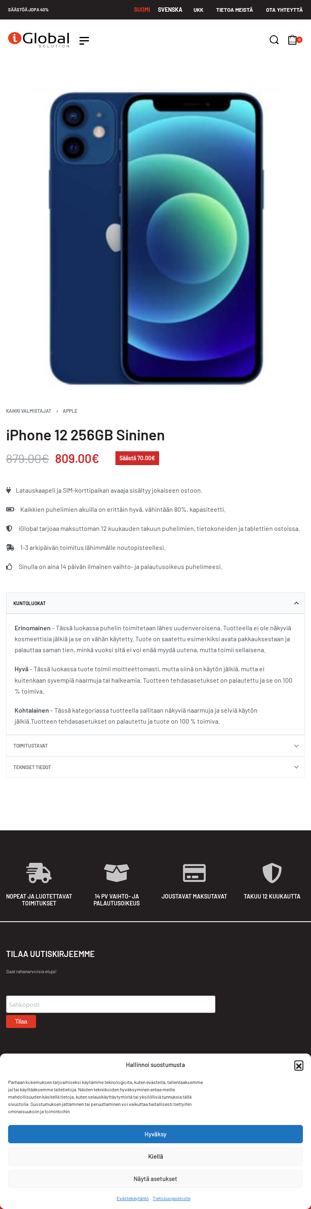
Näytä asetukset (155, 1178)
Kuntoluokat (29, 603)
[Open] (84, 41)
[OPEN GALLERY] (155, 238)
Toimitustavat (30, 745)
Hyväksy (155, 1134)
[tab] (155, 603)
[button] (299, 1065)
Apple (70, 411)
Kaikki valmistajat (28, 411)
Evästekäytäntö (133, 1198)
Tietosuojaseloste (171, 1198)
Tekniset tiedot (32, 767)
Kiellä (155, 1156)
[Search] (274, 40)
